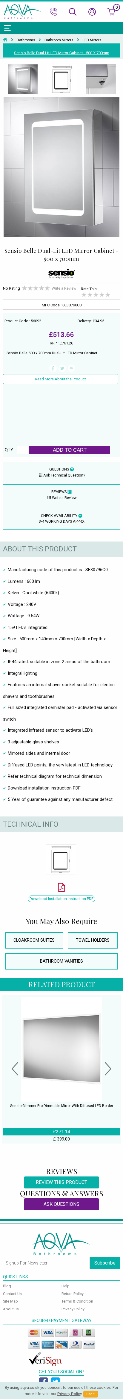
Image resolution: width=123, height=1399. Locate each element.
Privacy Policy (72, 1309)
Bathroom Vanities (61, 961)
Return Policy (72, 1293)
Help (65, 1286)
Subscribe (105, 1263)
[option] (22, 80)
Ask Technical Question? (64, 475)
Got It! (90, 1394)
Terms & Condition (77, 1301)
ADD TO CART (70, 450)
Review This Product (61, 1182)
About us (11, 1309)
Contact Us (12, 1293)
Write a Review (64, 288)
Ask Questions (61, 1204)
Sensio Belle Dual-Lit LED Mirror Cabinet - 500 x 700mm (61, 53)
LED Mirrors (92, 40)
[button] (14, 1069)
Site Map (10, 1301)
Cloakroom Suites (34, 940)
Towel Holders (93, 940)
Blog (7, 1286)
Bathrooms (26, 40)
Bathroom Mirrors (58, 40)
